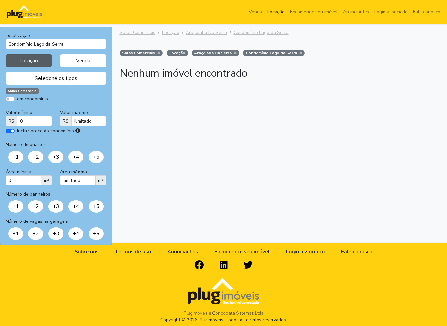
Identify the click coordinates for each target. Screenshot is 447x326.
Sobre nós (86, 251)
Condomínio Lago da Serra (261, 32)
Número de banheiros (28, 194)
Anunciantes (356, 12)
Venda (255, 12)
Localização (18, 35)
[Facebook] (199, 265)
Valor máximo (74, 112)
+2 (35, 157)
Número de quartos (26, 145)
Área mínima (18, 172)
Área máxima (73, 172)
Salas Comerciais (137, 32)
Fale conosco (426, 12)
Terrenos (78, 108)
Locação (276, 12)
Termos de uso (133, 251)
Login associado (391, 12)
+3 (56, 157)
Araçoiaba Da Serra (206, 32)
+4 (76, 157)
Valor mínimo (19, 112)
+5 (96, 157)
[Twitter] (248, 265)
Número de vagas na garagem (37, 221)
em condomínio (32, 99)
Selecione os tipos (56, 78)
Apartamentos (37, 108)
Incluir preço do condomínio (45, 131)
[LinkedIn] (223, 265)
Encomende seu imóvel (314, 12)
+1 (15, 157)
